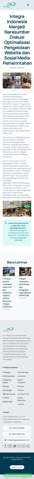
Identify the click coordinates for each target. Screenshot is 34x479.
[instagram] (10, 446)
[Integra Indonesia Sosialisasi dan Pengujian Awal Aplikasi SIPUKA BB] (25, 271)
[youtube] (15, 446)
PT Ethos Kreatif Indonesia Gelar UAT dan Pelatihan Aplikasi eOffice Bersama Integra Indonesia (7, 292)
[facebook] (6, 446)
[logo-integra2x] (9, 2)
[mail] (24, 446)
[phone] (28, 446)
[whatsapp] (19, 446)
